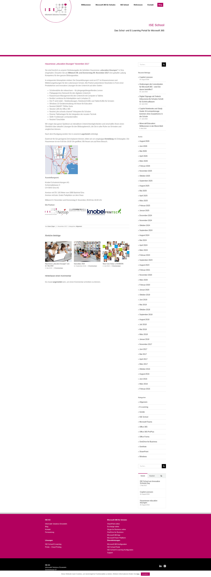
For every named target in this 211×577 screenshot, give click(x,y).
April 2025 (143, 196)
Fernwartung (49, 532)
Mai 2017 (143, 354)
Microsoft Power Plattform (116, 538)
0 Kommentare (63, 266)
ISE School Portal (113, 547)
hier (137, 574)
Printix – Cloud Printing (53, 547)
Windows (143, 456)
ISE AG (48, 520)
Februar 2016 (144, 389)
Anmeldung (109, 139)
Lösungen (49, 540)
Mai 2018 (143, 329)
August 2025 (144, 186)
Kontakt (48, 529)
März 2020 (143, 280)
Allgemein (79, 226)
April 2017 (143, 359)
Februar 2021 (144, 270)
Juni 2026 (143, 146)
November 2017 (145, 344)
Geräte (142, 412)
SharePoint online (113, 524)
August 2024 (144, 235)
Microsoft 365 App (113, 535)
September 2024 (145, 230)
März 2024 (143, 250)
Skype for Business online (116, 529)
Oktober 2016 (144, 369)
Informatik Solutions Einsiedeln (56, 524)
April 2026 (143, 156)
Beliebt (143, 476)
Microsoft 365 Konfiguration (117, 544)
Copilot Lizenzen (146, 77)
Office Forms (144, 437)
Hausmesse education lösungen (148, 502)
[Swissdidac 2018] (58, 251)
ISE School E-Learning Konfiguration (120, 550)
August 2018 (144, 319)
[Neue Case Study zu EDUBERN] (87, 251)
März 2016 (143, 384)
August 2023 (144, 265)
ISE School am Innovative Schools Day (150, 482)
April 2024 (143, 245)
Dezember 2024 (145, 215)
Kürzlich (152, 476)
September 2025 (145, 181)
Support (110, 553)
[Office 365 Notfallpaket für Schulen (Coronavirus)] (116, 251)
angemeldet (57, 282)
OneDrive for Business (148, 442)
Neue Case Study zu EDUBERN (84, 264)
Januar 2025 (144, 210)
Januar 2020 (144, 290)
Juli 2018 (143, 324)
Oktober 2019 (144, 295)
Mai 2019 (143, 305)
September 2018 (145, 314)
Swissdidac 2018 (50, 264)
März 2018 (143, 334)
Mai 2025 (143, 191)
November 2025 (145, 171)
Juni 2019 (143, 300)
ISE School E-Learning (53, 544)
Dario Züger (51, 226)
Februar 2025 (144, 205)
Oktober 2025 (144, 176)
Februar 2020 (144, 285)
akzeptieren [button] (145, 574)
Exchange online (113, 526)
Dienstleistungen (113, 540)
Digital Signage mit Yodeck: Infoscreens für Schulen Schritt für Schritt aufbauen (151, 99)
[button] (46, 255)
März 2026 (143, 161)
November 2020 (145, 275)
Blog (46, 526)
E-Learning (143, 407)
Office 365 (143, 427)
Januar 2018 (144, 339)
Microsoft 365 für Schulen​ (117, 520)
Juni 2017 (143, 349)
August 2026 (144, 141)
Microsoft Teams (145, 422)
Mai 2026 (143, 151)
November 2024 (145, 220)
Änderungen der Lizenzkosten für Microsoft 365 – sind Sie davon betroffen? (151, 86)
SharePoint (143, 452)
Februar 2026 (144, 166)
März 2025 (143, 201)
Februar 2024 (144, 255)
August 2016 (144, 374)
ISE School (143, 417)
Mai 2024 (143, 240)
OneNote (142, 447)
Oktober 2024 (144, 225)
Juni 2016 (143, 379)
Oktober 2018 (144, 310)
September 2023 (145, 260)
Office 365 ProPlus (146, 432)
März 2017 (143, 364)
